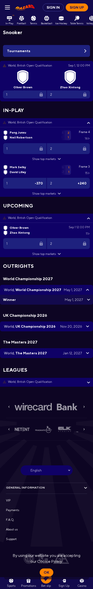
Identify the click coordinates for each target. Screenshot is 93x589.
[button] (46, 122)
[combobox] (47, 470)
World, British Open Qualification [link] (30, 122)
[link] (25, 7)
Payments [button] (12, 510)
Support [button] (11, 539)
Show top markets (44, 159)
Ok (46, 572)
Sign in (53, 7)
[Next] (84, 407)
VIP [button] (8, 500)
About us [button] (12, 529)
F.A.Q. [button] (10, 519)
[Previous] (9, 407)
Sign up (77, 7)
